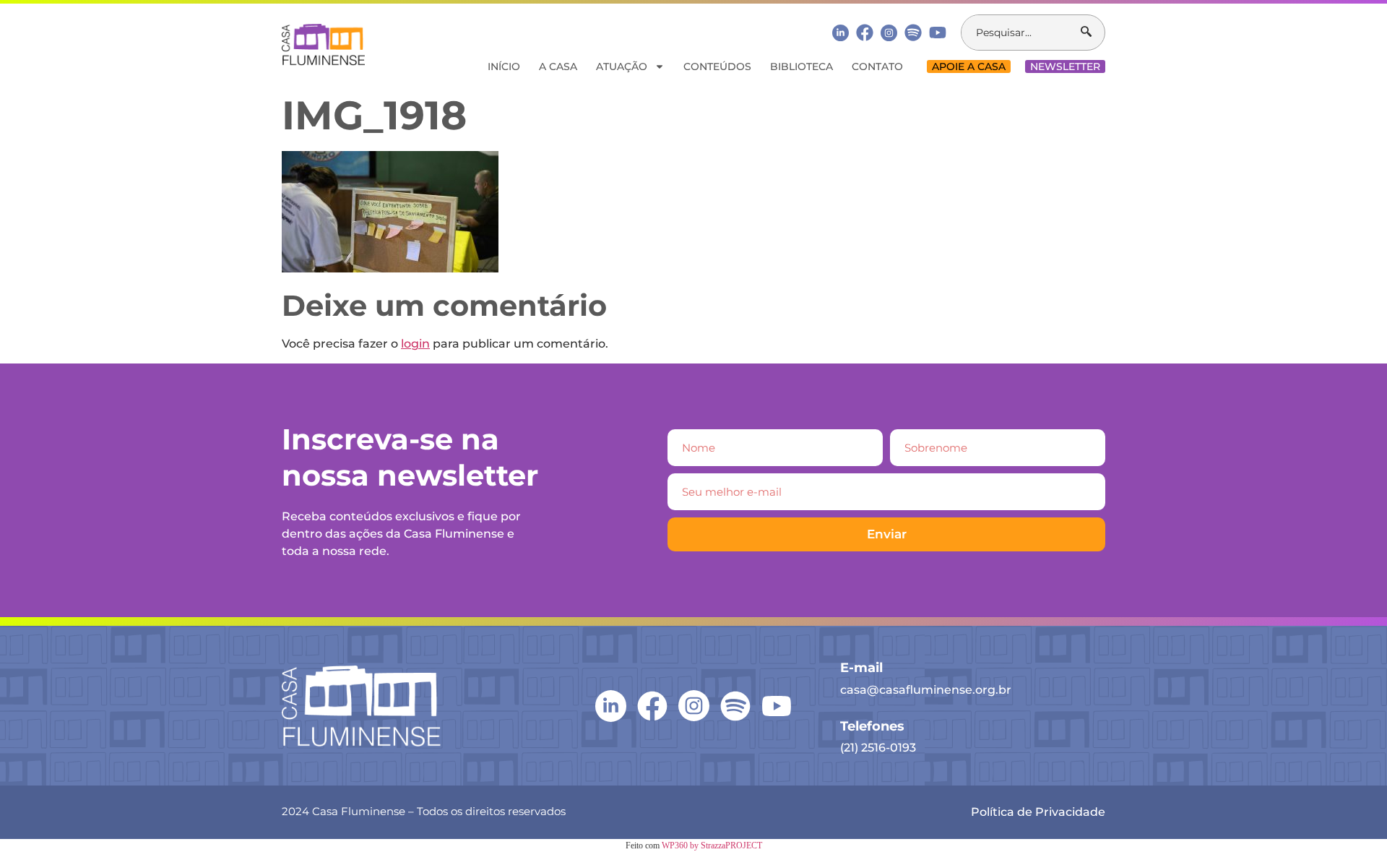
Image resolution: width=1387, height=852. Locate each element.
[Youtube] (937, 32)
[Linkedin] (840, 32)
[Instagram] (889, 33)
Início (504, 66)
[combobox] (1021, 32)
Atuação (621, 66)
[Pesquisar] (1093, 32)
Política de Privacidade (1038, 812)
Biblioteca (801, 66)
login (415, 343)
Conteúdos (717, 66)
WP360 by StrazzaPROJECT (712, 845)
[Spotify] (913, 32)
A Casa (558, 66)
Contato (877, 66)
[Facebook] (864, 32)
